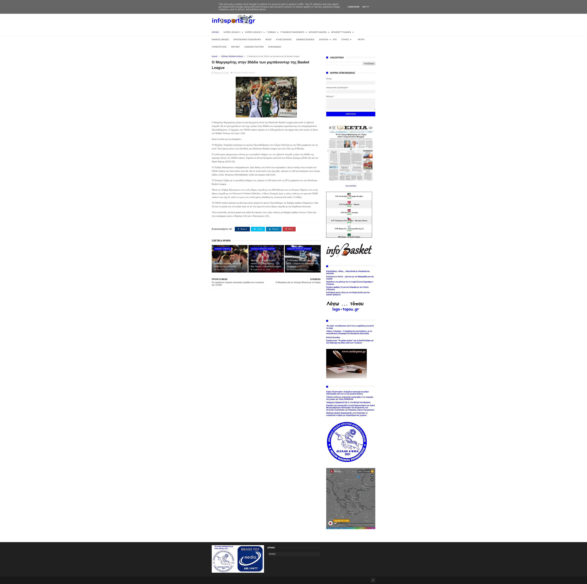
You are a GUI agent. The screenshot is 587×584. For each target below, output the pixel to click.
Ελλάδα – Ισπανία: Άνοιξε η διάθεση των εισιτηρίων (227, 265)
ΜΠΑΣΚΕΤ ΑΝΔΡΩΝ (318, 32)
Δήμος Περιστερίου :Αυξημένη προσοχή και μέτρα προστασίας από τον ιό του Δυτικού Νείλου (347, 393)
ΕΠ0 (335, 40)
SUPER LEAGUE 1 (231, 32)
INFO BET (235, 47)
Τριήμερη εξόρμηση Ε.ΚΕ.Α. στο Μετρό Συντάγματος (348, 402)
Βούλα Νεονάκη (333, 337)
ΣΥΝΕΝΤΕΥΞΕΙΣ (219, 47)
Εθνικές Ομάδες (222, 249)
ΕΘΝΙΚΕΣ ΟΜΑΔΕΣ (220, 40)
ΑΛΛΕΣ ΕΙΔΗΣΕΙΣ (284, 40)
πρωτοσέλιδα (350, 186)
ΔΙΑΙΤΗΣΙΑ (323, 40)
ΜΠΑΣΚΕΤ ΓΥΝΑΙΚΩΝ (341, 32)
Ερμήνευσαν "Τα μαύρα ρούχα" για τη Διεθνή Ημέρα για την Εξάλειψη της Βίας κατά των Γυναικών (349, 341)
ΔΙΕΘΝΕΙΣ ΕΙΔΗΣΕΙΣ (305, 40)
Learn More (353, 7)
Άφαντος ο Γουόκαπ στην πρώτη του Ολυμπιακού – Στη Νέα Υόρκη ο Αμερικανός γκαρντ (266, 263)
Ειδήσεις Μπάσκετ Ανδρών (232, 56)
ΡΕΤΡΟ (361, 40)
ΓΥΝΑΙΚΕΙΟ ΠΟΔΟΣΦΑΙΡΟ (292, 32)
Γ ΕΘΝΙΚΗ (271, 32)
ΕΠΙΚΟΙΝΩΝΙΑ (274, 47)
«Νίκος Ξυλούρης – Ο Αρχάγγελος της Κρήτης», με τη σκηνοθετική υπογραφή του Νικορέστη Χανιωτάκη (349, 332)
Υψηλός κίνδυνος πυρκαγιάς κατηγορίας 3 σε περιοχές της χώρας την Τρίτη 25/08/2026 (349, 398)
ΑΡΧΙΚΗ (215, 32)
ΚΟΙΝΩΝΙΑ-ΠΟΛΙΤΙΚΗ (254, 47)
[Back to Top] (373, 580)
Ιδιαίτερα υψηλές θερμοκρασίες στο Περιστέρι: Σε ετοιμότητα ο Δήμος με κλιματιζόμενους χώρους (347, 414)
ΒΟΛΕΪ (268, 40)
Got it (365, 7)
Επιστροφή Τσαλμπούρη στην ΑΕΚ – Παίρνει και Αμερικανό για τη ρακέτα (302, 263)
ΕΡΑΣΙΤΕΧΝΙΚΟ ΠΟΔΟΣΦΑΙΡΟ (247, 40)
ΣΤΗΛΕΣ (345, 40)
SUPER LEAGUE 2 (253, 32)
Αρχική (214, 56)
